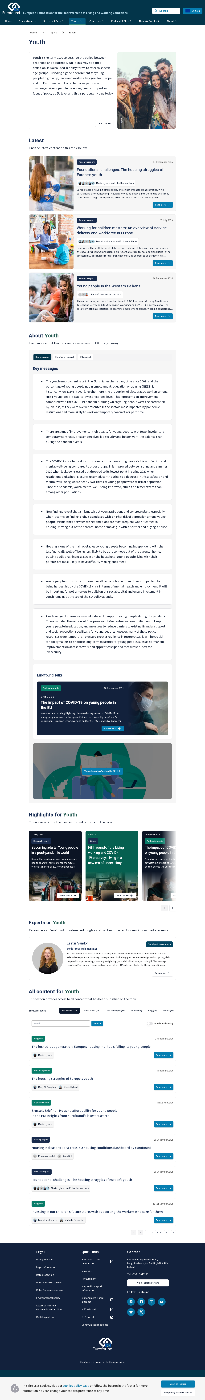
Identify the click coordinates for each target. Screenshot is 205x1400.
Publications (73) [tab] (91, 1010)
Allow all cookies (178, 1384)
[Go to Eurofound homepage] (11, 8)
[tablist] (102, 357)
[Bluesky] (131, 1312)
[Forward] (172, 908)
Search (97, 1023)
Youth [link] (72, 32)
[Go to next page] (166, 1232)
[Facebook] (141, 1302)
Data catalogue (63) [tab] (115, 1010)
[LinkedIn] (131, 1302)
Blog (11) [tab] (152, 1010)
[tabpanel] (102, 582)
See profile (160, 973)
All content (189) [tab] (69, 1010)
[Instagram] (151, 1302)
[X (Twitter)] (141, 1312)
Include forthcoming (163, 1023)
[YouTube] (162, 1302)
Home (8, 21)
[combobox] (150, 1232)
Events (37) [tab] (168, 1010)
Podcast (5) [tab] (136, 1010)
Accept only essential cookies (178, 1392)
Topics (53, 32)
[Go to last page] (173, 1232)
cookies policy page (76, 1386)
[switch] (150, 1023)
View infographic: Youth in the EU (99, 771)
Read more (160, 204)
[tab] (42, 357)
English (196, 11)
